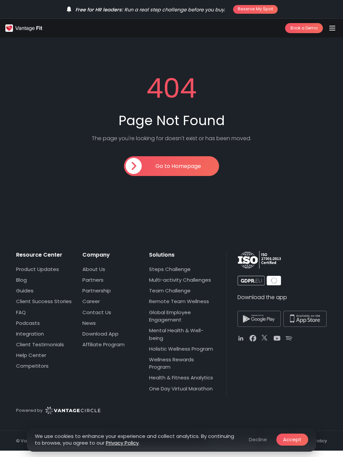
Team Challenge (170, 290)
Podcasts (28, 323)
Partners (93, 279)
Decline (258, 439)
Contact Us (96, 312)
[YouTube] (277, 338)
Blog (21, 279)
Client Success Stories (44, 301)
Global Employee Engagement (170, 316)
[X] (265, 338)
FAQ (21, 312)
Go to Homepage (178, 166)
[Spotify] (289, 338)
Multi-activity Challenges (180, 279)
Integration (30, 333)
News (89, 323)
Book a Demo (304, 28)
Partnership (96, 290)
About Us (93, 269)
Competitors (32, 365)
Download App (100, 333)
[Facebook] (253, 338)
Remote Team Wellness (179, 301)
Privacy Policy (122, 442)
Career (91, 301)
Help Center (31, 355)
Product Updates (37, 269)
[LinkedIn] (240, 338)
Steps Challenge (170, 269)
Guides (24, 290)
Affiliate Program (103, 344)
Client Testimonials (40, 344)
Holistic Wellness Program (181, 348)
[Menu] (332, 28)
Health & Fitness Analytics (181, 377)
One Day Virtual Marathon (181, 388)
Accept (292, 439)
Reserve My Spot (255, 9)
